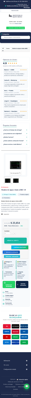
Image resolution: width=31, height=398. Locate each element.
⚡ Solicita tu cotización (11, 252)
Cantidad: (7, 231)
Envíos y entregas (8, 384)
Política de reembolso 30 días (15, 381)
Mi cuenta (6, 365)
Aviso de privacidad (10, 386)
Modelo (3, 201)
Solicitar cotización (23, 284)
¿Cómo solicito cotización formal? (13, 141)
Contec (8, 48)
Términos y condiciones (21, 384)
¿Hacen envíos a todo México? (12, 144)
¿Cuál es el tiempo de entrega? (12, 130)
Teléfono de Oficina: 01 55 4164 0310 (15, 1)
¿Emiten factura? (8, 137)
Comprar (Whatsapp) (20, 247)
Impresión (6, 214)
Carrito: (12, 21)
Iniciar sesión (14, 10)
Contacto (15, 389)
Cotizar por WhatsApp (9, 285)
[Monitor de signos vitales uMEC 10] (7, 180)
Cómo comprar (22, 386)
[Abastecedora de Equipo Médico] (15, 16)
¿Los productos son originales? (12, 133)
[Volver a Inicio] (3, 49)
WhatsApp (27, 7)
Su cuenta (19, 21)
